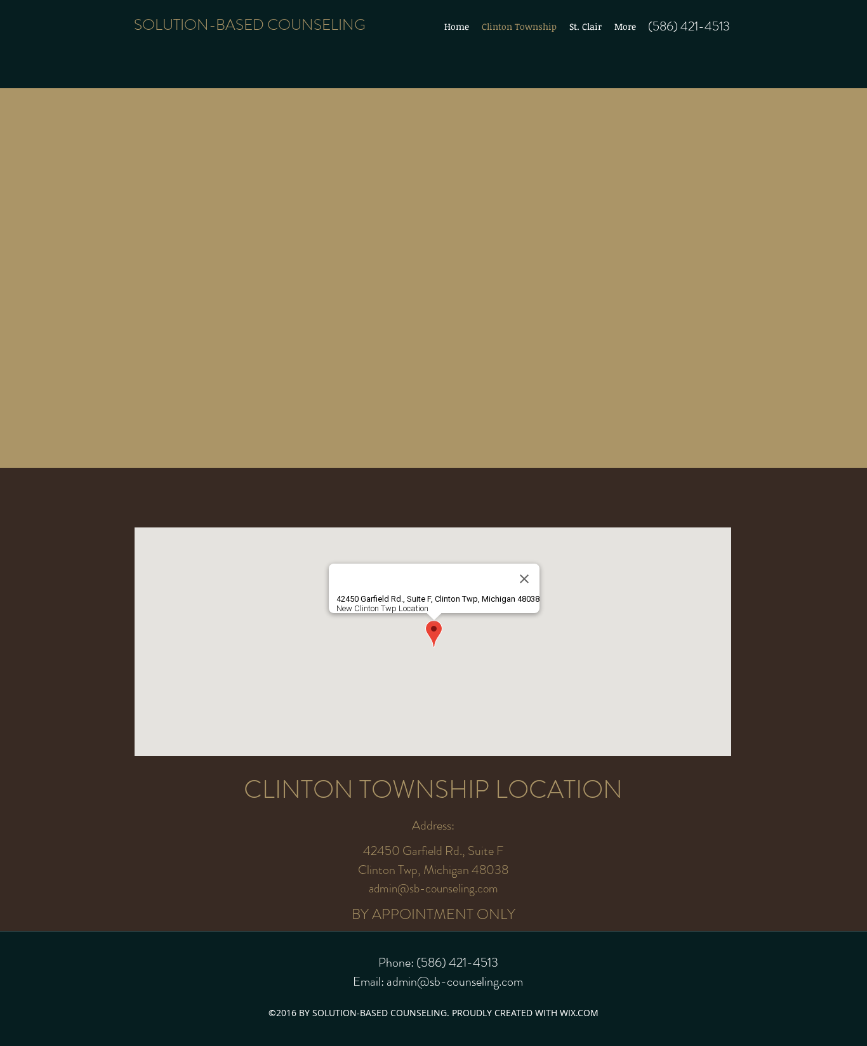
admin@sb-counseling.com (433, 888)
